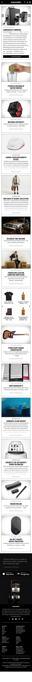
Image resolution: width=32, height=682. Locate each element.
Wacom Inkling (16, 504)
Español (18, 638)
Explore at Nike (16, 212)
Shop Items (20, 95)
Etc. (3, 634)
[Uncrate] (16, 2)
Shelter (4, 631)
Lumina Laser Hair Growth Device (16, 158)
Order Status (5, 638)
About (3, 647)
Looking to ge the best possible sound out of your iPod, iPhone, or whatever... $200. (16, 544)
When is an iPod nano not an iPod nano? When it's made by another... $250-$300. (16, 125)
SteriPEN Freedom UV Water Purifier (16, 87)
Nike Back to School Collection (16, 198)
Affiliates (4, 650)
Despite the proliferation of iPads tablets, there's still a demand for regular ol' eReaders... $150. (16, 388)
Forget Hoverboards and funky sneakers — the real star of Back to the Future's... (16, 241)
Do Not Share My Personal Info (20, 652)
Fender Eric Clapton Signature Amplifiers (16, 274)
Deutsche (18, 641)
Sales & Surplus (20, 631)
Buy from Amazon (16, 171)
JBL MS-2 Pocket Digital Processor (16, 540)
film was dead (15, 32)
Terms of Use (19, 647)
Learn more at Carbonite (16, 435)
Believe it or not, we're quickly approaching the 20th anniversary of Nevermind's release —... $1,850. (16, 353)
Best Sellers (19, 628)
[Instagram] (19, 619)
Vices (3, 632)
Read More (12, 95)
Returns (4, 641)
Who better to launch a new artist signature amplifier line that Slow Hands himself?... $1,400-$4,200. (16, 278)
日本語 (17, 642)
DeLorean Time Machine (16, 238)
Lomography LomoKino (12, 30)
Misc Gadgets (10, 27)
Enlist (3, 652)
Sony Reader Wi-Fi (16, 386)
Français (18, 639)
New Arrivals (19, 627)
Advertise (4, 649)
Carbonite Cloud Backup (16, 421)
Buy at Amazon (16, 476)
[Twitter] (9, 619)
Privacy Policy (20, 649)
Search (24, 2)
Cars (3, 630)
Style (3, 628)
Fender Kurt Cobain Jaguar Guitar (16, 349)
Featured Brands (20, 630)
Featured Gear (16, 155)
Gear (3, 627)
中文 (17, 643)
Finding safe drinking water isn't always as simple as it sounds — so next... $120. (16, 91)
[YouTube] (12, 619)
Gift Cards (19, 632)
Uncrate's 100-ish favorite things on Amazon (16, 463)
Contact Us (5, 639)
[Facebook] (16, 619)
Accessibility (19, 650)
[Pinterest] (22, 619)
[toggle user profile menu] (27, 2)
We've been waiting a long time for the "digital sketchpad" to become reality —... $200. (16, 506)
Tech (4, 27)
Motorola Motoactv (16, 122)
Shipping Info (5, 642)
